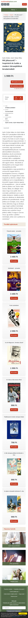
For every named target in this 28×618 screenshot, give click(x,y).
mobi (20, 99)
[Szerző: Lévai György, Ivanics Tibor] (14, 504)
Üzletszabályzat (14, 591)
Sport (11, 15)
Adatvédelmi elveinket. (16, 616)
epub (16, 99)
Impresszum (14, 596)
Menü (13, 10)
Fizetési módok (8, 589)
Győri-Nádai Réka (16, 58)
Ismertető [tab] (6, 128)
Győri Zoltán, (6, 58)
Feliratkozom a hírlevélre (14, 611)
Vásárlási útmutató (19, 589)
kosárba (14, 261)
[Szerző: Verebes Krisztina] (14, 355)
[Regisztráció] (5, 4)
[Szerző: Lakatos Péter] (14, 244)
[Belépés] (2, 4)
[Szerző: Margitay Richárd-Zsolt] (14, 392)
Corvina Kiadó (9, 111)
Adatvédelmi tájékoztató (10, 594)
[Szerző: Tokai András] (14, 430)
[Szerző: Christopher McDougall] (14, 318)
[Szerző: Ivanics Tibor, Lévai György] (14, 467)
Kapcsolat (21, 594)
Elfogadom (23, 613)
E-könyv (6, 15)
